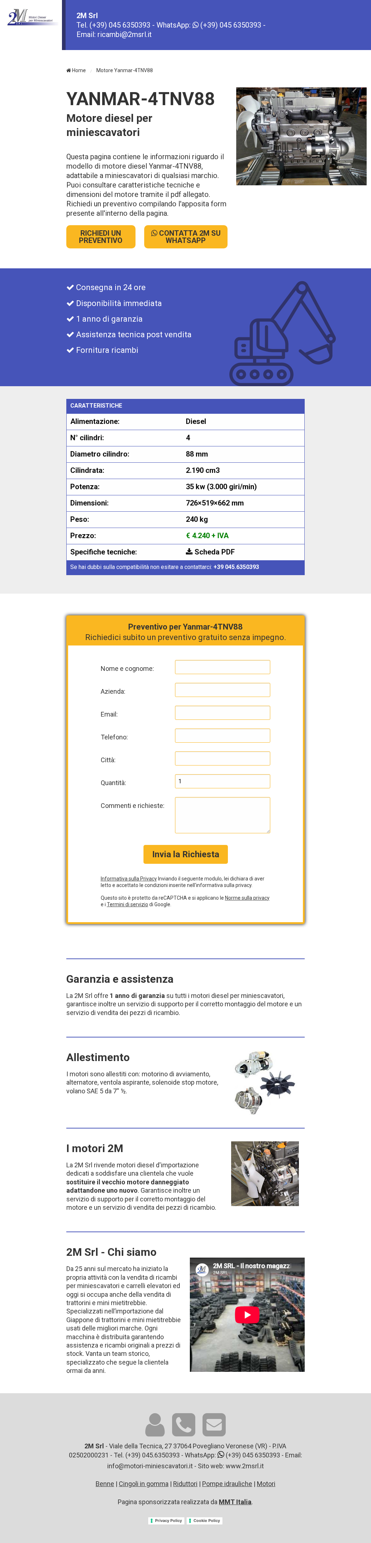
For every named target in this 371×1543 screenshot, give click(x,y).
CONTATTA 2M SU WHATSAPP (189, 237)
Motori (266, 1484)
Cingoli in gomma (143, 1484)
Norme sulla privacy (247, 898)
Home (78, 70)
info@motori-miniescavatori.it (150, 1466)
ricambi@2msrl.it (124, 34)
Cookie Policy (206, 1520)
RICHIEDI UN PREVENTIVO (100, 237)
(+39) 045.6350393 (152, 1455)
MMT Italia (235, 1502)
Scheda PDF (214, 552)
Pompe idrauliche (227, 1484)
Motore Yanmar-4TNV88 (124, 70)
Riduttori (185, 1484)
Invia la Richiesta (185, 854)
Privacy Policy (168, 1520)
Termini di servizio (127, 904)
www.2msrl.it (245, 1466)
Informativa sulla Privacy (129, 879)
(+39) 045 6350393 (119, 25)
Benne (105, 1484)
